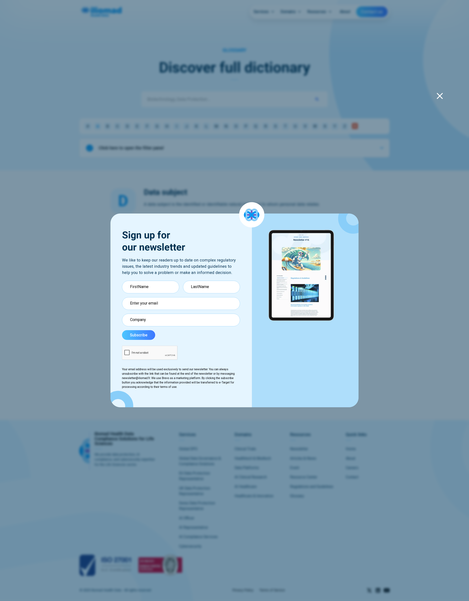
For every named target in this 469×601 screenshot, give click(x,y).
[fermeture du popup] (440, 96)
